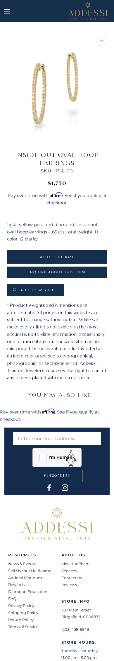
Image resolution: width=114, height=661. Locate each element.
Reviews (69, 584)
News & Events (22, 563)
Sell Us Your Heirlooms (29, 570)
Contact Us (71, 577)
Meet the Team (75, 563)
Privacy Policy (21, 605)
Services (69, 570)
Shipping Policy (23, 612)
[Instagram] (65, 487)
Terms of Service (23, 626)
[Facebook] (49, 487)
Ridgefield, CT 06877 (81, 616)
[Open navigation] (7, 11)
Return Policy (21, 619)
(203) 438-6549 (75, 629)
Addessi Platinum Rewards (25, 581)
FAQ (12, 598)
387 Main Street (76, 610)
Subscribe (57, 475)
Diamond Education (27, 591)
